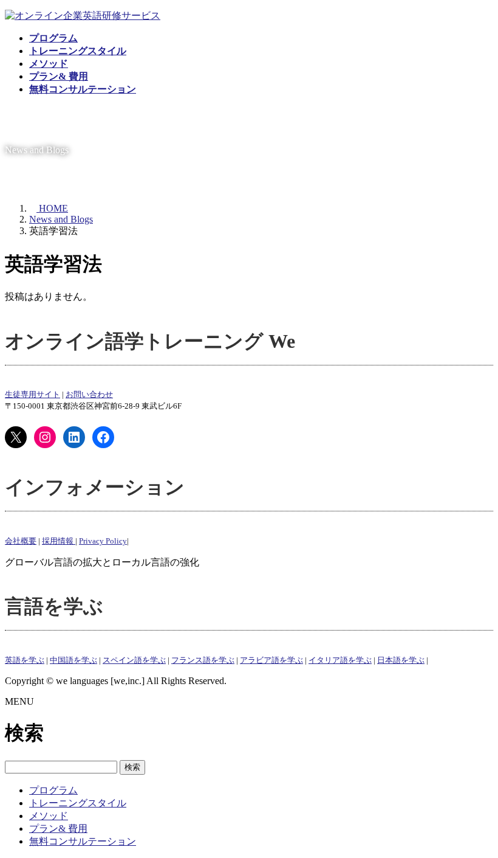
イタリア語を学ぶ (340, 660)
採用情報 (58, 540)
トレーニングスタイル (77, 803)
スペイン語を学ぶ (134, 660)
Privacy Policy (103, 540)
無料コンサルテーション (82, 841)
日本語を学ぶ (401, 660)
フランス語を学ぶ (202, 660)
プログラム (53, 790)
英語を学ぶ (24, 660)
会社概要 (20, 540)
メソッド (48, 816)
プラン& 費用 (58, 828)
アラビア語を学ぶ (271, 660)
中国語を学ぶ (73, 660)
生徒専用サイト (32, 394)
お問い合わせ (89, 394)
